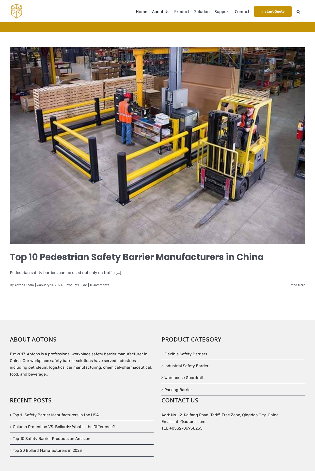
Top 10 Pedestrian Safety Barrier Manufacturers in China (137, 257)
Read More (297, 285)
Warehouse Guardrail (183, 377)
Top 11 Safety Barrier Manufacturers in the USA (56, 415)
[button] (298, 11)
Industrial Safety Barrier (186, 365)
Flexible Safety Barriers (185, 354)
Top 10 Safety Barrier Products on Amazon (51, 438)
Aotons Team (24, 285)
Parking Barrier (178, 389)
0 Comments (99, 285)
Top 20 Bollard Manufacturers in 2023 (47, 450)
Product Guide (76, 285)
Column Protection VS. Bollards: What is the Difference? (64, 426)
